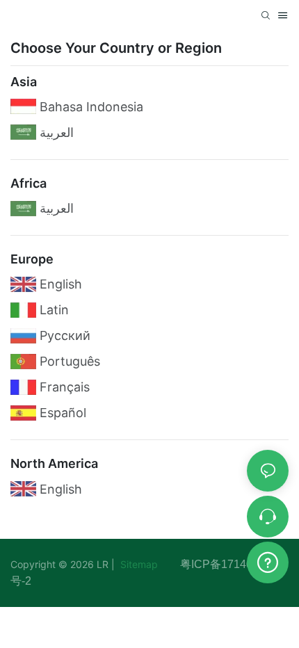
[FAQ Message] (268, 560)
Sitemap (149, 564)
